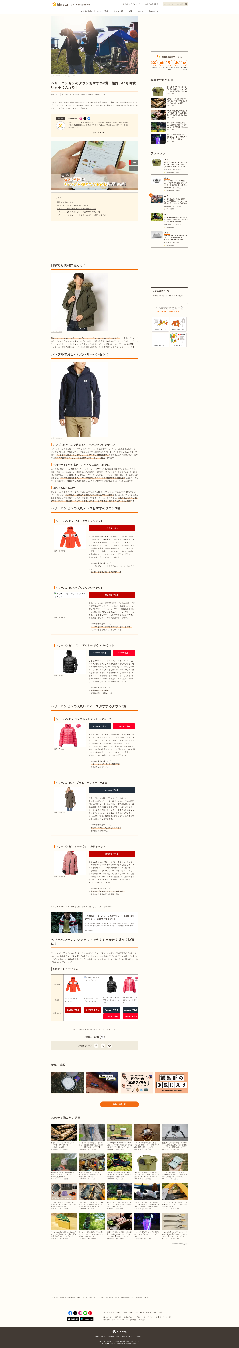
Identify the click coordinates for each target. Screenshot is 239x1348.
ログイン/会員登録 (151, 4)
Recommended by (177, 1243)
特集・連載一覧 (119, 1104)
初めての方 (153, 11)
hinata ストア (100, 1337)
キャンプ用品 (102, 11)
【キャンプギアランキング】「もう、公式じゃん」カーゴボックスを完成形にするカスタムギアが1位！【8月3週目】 (177, 89)
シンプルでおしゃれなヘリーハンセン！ (73, 205)
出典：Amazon (56, 438)
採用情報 (133, 1320)
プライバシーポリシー (120, 1320)
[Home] (71, 5)
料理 (130, 11)
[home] (119, 1332)
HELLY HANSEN (80, 1029)
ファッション (66, 94)
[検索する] (186, 4)
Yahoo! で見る (124, 653)
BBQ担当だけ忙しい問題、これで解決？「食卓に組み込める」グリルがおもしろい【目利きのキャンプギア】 (177, 113)
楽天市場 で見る (111, 528)
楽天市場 (62, 551)
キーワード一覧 (165, 1317)
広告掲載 (118, 1317)
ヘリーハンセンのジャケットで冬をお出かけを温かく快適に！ (82, 215)
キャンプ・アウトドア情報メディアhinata (67, 1297)
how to (140, 11)
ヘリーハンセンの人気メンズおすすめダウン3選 (76, 209)
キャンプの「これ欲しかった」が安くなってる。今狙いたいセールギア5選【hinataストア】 (177, 125)
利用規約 (106, 1320)
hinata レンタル (113, 1337)
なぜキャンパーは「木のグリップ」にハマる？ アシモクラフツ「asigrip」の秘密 (177, 101)
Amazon (62, 675)
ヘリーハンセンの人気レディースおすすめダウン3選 (78, 212)
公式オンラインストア (132, 4)
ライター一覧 (152, 1317)
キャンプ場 (118, 11)
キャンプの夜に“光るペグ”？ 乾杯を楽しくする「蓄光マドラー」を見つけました (177, 137)
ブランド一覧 (140, 1317)
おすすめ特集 (86, 11)
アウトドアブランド (95, 1029)
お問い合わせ (128, 1317)
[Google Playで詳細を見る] (86, 1319)
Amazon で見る (100, 653)
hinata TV (140, 1337)
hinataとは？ (108, 1317)
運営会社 (142, 1320)
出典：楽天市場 (56, 332)
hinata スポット (128, 1337)
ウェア (106, 1029)
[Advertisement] (72, 242)
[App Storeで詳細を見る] (73, 1319)
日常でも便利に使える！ (67, 202)
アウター (113, 1029)
